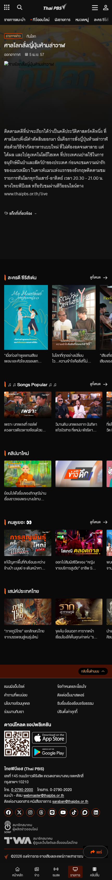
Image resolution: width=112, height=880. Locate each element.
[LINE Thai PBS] (52, 812)
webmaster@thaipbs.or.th (43, 795)
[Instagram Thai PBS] (30, 812)
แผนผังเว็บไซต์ (14, 686)
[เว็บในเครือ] (7, 7)
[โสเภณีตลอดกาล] (79, 543)
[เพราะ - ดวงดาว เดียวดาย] (27, 405)
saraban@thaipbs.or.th (70, 801)
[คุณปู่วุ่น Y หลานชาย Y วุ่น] (74, 317)
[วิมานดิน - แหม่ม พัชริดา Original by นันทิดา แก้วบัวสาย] (79, 405)
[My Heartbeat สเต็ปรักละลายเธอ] (26, 317)
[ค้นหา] (19, 7)
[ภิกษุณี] (27, 474)
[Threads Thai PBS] (41, 812)
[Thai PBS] (55, 7)
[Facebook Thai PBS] (8, 812)
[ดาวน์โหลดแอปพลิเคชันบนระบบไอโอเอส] (49, 737)
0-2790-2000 (22, 789)
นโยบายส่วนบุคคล (17, 703)
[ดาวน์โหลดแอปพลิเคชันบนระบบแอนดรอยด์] (49, 752)
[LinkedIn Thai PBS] (96, 812)
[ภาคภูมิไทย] (27, 612)
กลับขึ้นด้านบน (90, 671)
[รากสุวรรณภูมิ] (79, 612)
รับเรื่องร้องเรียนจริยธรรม (75, 703)
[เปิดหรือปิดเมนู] (95, 7)
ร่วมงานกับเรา (14, 711)
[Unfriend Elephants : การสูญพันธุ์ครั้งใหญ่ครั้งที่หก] (27, 543)
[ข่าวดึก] (79, 474)
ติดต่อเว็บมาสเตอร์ (70, 694)
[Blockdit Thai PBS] (85, 812)
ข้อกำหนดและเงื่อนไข (71, 686)
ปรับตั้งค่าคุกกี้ (67, 711)
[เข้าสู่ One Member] (106, 7)
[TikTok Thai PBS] (74, 812)
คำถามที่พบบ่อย (15, 694)
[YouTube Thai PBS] (63, 812)
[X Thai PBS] (19, 812)
